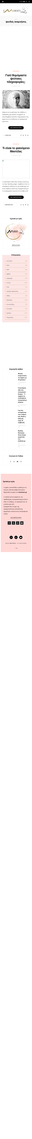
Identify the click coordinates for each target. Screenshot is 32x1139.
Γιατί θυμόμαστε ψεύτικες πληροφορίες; (15, 78)
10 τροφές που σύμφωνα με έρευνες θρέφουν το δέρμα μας (16, 741)
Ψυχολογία (16, 71)
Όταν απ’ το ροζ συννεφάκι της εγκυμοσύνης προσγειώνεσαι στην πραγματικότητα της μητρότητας (16, 609)
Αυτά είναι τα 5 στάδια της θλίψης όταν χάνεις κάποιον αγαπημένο (16, 936)
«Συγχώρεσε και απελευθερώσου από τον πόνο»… (16, 449)
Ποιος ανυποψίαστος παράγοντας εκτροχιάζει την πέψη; (16, 644)
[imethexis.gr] (16, 9)
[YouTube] (20, 537)
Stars (8, 265)
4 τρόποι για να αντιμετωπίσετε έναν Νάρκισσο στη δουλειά (16, 871)
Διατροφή (9, 278)
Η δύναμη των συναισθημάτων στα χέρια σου (16, 1033)
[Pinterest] (25, 135)
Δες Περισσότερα (16, 517)
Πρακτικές (9, 300)
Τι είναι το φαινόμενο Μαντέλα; (16, 149)
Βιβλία (8, 274)
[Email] (27, 135)
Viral (8, 269)
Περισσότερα (16, 245)
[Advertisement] (16, 49)
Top (16, 548)
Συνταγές (9, 308)
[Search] (29, 1)
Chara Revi (8, 135)
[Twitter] (23, 135)
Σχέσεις (9, 313)
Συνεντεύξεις (10, 304)
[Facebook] (11, 537)
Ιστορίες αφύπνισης (12, 291)
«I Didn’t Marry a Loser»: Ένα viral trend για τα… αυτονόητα (16, 709)
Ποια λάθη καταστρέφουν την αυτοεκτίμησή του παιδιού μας (16, 1131)
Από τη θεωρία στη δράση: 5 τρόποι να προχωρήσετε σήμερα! (16, 774)
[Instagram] (16, 537)
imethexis (13, 543)
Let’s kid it (9, 261)
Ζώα (8, 287)
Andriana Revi (9, 204)
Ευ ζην (8, 283)
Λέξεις (8, 295)
